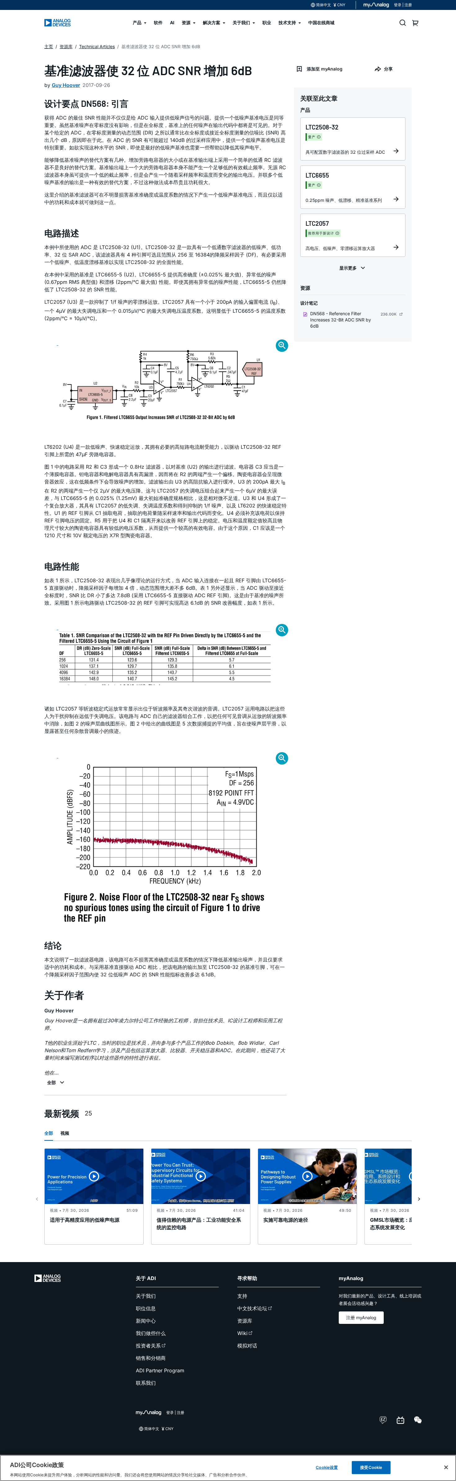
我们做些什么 (151, 1333)
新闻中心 (146, 1321)
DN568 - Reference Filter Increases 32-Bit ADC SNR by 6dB (340, 320)
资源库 (244, 1321)
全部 (48, 1133)
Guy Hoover (66, 85)
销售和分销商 (151, 1358)
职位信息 (146, 1308)
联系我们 (146, 1383)
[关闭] (446, 1467)
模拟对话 (247, 1345)
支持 (242, 1296)
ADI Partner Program (160, 1370)
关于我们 (146, 1296)
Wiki (242, 1333)
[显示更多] (353, 268)
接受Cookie (371, 1467)
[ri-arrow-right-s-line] (419, 1199)
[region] (228, 1468)
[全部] (56, 1082)
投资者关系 (148, 1345)
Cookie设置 (327, 1467)
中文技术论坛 (252, 1308)
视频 (64, 1133)
